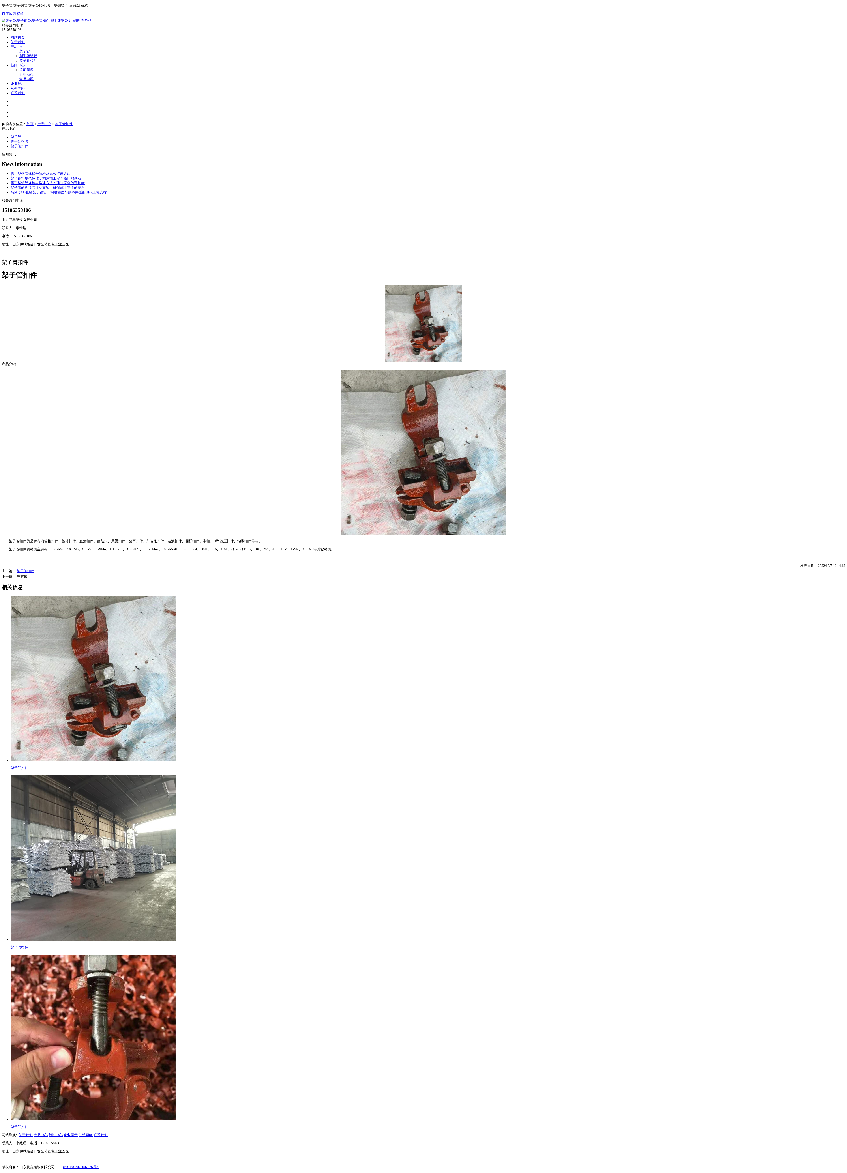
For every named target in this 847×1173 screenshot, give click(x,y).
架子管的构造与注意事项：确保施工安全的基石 (48, 187)
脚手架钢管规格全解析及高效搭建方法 (41, 174)
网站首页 (18, 37)
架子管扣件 (28, 60)
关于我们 (18, 42)
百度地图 (9, 14)
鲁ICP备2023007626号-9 (81, 1167)
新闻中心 (18, 65)
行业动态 (26, 74)
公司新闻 (26, 70)
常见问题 (26, 79)
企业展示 (18, 84)
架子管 (24, 51)
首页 (30, 124)
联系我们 (18, 93)
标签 (21, 14)
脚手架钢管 (28, 56)
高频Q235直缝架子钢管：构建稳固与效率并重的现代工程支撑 (59, 192)
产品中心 (18, 47)
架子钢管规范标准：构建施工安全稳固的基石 (46, 178)
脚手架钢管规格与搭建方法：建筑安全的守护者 (48, 183)
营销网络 (18, 88)
